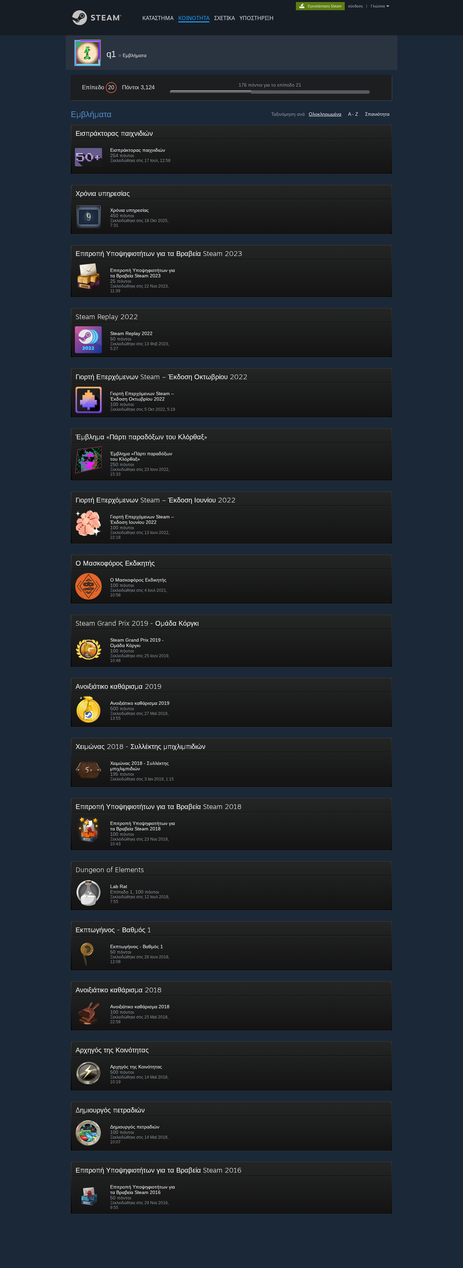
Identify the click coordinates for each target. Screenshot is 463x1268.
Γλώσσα (378, 6)
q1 (112, 54)
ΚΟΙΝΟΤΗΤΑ (193, 18)
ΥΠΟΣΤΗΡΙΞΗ (257, 18)
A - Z (353, 114)
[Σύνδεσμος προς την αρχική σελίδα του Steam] (96, 23)
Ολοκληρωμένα (325, 114)
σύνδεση (355, 6)
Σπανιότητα (377, 114)
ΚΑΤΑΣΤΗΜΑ (158, 18)
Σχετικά (224, 18)
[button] (231, 149)
